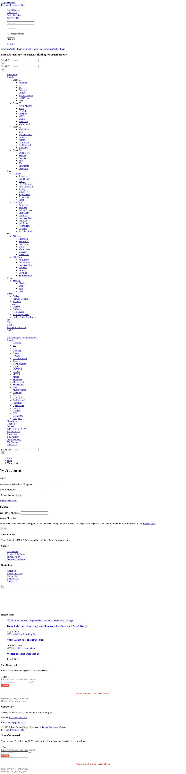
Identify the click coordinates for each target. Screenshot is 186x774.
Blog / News (13, 578)
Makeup (16, 280)
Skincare (17, 236)
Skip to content (8, 2)
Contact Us (12, 581)
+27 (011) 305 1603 (18, 717)
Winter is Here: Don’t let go (23, 653)
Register (11, 44)
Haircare (17, 173)
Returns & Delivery (16, 554)
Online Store (13, 576)
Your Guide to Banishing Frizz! (25, 639)
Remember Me (17, 33)
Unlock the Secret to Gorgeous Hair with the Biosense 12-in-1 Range (47, 626)
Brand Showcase (15, 573)
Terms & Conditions (16, 559)
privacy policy (149, 523)
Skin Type (17, 257)
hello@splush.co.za (17, 722)
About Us (11, 571)
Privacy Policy (13, 557)
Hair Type (17, 202)
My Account (12, 551)
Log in (18, 495)
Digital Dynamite (50, 727)
